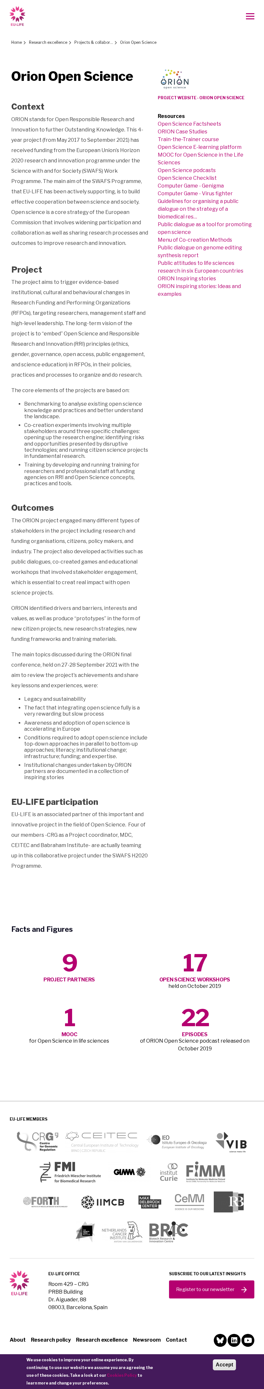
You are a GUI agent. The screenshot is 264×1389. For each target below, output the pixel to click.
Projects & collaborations (93, 42)
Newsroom (147, 1340)
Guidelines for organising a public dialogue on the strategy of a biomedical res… (198, 209)
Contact (176, 1340)
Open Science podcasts (187, 170)
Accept (224, 1364)
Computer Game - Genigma (191, 186)
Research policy (51, 1340)
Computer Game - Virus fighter (195, 193)
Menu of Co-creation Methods (195, 240)
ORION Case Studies (182, 132)
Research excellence (48, 42)
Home (16, 42)
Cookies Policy (122, 1375)
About (18, 1340)
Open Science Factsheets (189, 124)
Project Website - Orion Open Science (201, 97)
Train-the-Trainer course (188, 139)
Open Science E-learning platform (199, 147)
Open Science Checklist (187, 178)
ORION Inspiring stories (187, 278)
